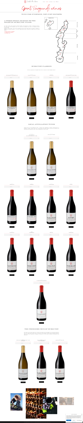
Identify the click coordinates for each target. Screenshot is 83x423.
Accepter (69, 420)
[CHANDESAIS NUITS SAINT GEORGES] (41, 320)
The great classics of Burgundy (9, 31)
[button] (81, 414)
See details (23, 382)
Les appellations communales (9, 32)
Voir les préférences (79, 420)
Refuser (74, 420)
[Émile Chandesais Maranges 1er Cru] (41, 379)
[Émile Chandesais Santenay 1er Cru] (60, 379)
